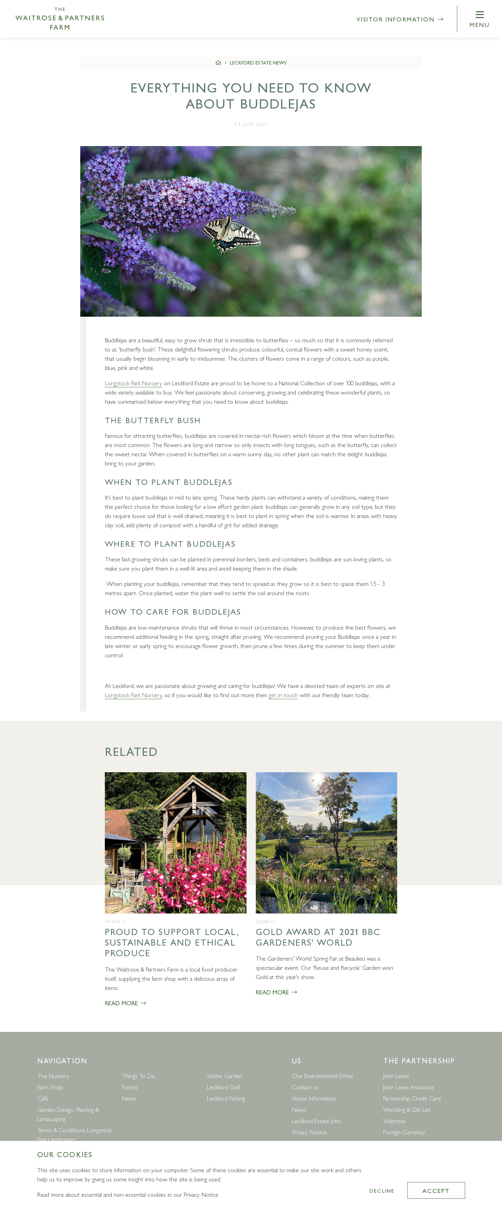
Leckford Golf (223, 1086)
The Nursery (53, 1075)
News (129, 1098)
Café (42, 1098)
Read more (122, 1002)
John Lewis (396, 1075)
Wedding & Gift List (407, 1109)
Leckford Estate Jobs (316, 1120)
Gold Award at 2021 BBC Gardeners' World (318, 936)
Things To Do (138, 1075)
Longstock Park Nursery (133, 382)
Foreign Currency (404, 1131)
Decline (382, 1190)
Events (130, 1086)
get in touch (283, 694)
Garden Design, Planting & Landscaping (68, 1114)
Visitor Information (397, 19)
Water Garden (224, 1075)
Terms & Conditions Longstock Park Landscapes (74, 1134)
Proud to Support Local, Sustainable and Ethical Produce (172, 942)
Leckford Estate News (258, 62)
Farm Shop (50, 1086)
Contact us (305, 1086)
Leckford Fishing (226, 1098)
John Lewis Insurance (408, 1086)
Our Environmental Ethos (322, 1075)
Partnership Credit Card (412, 1098)
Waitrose (394, 1120)
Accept (436, 1190)
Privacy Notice (309, 1131)
